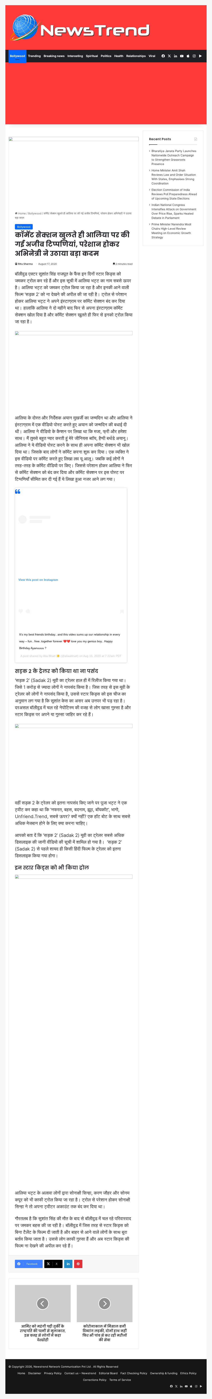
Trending (34, 56)
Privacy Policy (52, 1373)
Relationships (136, 56)
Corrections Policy (94, 1379)
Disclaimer (34, 1373)
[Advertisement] (106, 93)
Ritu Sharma (25, 263)
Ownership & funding (163, 1373)
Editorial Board (108, 1373)
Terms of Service (120, 1379)
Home (21, 213)
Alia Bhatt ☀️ (51, 656)
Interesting (75, 56)
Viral (152, 56)
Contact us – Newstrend (80, 1373)
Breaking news (54, 56)
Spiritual (92, 56)
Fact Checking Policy (133, 1373)
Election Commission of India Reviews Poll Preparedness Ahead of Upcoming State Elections (174, 194)
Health (118, 56)
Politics (106, 56)
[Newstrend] (79, 27)
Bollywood (17, 56)
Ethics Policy (188, 1373)
